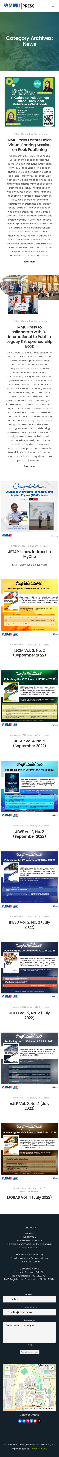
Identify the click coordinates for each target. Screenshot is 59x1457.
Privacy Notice (39, 1448)
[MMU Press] (19, 6)
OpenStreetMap (34, 1408)
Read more (29, 261)
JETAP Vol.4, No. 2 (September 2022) (29, 743)
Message (29, 1320)
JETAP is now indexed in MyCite (29, 554)
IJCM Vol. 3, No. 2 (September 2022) (29, 653)
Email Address (30, 1307)
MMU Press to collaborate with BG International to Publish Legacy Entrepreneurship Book (30, 337)
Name (29, 1294)
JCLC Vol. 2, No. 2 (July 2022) (29, 1015)
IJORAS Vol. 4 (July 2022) (29, 1197)
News (44, 134)
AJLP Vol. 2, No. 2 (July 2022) (29, 1106)
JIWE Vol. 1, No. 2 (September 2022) (29, 834)
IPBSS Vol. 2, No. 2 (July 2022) (29, 925)
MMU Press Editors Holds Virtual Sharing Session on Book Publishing (29, 144)
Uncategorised (32, 1191)
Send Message (29, 1352)
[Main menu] (53, 6)
